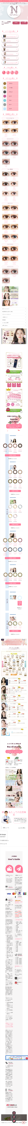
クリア (10, 108)
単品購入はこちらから (12, 458)
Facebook (14, 1117)
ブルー (10, 100)
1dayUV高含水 (9, 45)
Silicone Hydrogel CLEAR (12, 62)
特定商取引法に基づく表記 (14, 311)
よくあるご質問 (14, 322)
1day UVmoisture (10, 54)
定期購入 (16, 22)
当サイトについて (14, 308)
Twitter (14, 1121)
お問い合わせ (14, 325)
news (3, 24)
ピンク (10, 96)
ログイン (25, 1)
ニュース (5, 843)
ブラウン (10, 83)
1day (8, 49)
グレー (10, 104)
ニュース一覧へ (21, 827)
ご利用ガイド (14, 317)
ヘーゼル (10, 87)
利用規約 (14, 319)
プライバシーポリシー (14, 314)
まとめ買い (24, 22)
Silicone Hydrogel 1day (11, 36)
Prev (3, 336)
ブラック (10, 91)
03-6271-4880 (8, 0)
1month (8, 58)
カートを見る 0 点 (17, 1)
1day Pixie (9, 41)
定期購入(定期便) (12, 455)
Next (24, 336)
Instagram (14, 1113)
